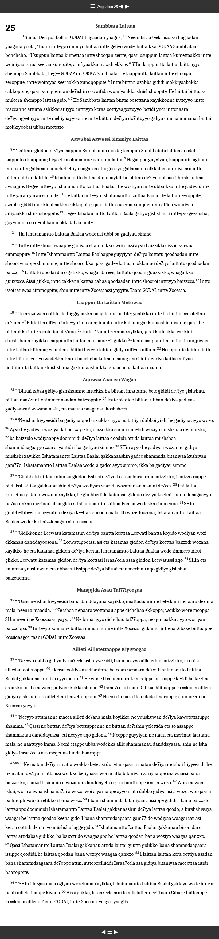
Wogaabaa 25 (108, 7)
